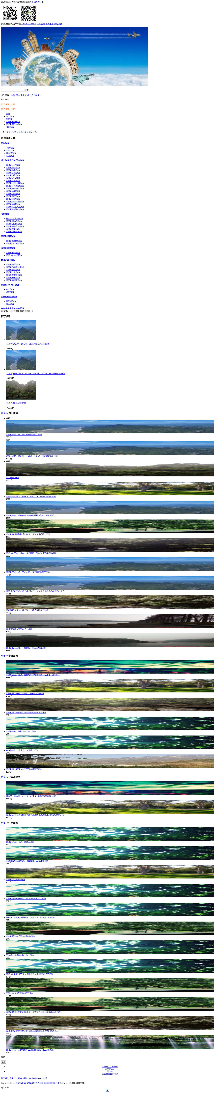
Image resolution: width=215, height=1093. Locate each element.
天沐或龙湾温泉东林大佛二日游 (20, 955)
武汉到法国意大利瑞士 (16, 267)
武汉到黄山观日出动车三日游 (24, 769)
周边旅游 (33, 132)
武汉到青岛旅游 (13, 181)
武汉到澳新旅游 (8, 236)
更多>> (4, 413)
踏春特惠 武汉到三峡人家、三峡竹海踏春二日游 (27, 610)
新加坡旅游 (11, 301)
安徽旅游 (10, 150)
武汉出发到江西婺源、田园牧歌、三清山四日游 (27, 861)
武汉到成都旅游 (13, 175)
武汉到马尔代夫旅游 (15, 226)
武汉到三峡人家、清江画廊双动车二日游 (24, 435)
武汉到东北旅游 (13, 199)
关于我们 (5, 1078)
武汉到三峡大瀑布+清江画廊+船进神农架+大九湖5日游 (30, 515)
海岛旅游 (5, 214)
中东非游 (11, 308)
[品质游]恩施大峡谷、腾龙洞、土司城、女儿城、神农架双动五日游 (35, 374)
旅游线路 (23, 132)
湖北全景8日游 (12, 478)
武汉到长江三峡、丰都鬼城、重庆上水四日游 (26, 648)
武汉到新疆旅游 (13, 191)
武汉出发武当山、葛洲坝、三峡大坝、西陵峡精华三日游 (31, 496)
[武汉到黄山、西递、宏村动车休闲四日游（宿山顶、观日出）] (110, 667)
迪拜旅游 (10, 292)
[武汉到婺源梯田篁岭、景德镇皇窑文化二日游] (110, 890)
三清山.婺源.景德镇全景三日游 (19, 993)
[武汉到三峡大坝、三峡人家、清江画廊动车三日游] (110, 564)
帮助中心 (38, 1078)
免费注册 (40, 2)
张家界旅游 (11, 153)
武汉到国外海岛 (13, 229)
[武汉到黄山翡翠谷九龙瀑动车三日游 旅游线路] (110, 704)
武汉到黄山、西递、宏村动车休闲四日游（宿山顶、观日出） (33, 675)
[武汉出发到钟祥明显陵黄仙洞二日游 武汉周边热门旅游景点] (110, 1023)
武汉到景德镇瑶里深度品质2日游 (20, 936)
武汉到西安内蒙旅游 (15, 201)
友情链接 (30, 1078)
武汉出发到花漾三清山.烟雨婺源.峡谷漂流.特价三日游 (29, 974)
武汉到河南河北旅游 (15, 188)
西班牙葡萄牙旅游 (14, 275)
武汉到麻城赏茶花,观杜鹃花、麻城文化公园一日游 (28, 534)
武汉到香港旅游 (13, 253)
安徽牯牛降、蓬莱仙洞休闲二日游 (21, 731)
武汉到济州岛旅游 (14, 232)
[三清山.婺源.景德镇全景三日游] (110, 985)
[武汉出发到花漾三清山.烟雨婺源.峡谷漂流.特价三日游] (110, 966)
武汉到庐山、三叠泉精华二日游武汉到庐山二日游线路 (30, 1050)
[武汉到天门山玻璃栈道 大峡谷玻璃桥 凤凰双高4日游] (110, 807)
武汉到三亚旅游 (13, 165)
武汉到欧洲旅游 (8, 260)
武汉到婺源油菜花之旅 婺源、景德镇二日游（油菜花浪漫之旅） (34, 1012)
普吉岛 (34, 95)
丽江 (18, 95)
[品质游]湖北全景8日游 (16, 403)
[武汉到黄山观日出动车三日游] (110, 761)
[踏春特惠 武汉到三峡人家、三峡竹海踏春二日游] (110, 602)
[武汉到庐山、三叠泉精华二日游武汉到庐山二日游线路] (110, 1042)
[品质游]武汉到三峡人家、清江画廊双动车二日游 (27, 344)
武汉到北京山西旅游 (15, 183)
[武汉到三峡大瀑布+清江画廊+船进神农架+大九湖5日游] (110, 507)
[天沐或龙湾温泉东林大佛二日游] (110, 947)
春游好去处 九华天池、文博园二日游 (22, 750)
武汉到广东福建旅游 (15, 186)
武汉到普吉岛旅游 (14, 221)
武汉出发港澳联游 (14, 255)
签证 (40, 95)
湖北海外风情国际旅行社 (27, 1083)
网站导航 (58, 24)
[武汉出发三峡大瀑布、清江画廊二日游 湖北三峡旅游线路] (110, 545)
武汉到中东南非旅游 (10, 285)
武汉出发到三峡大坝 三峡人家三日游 (35, 591)
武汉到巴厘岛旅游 (14, 224)
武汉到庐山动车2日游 (15, 880)
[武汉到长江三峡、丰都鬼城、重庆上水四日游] (110, 640)
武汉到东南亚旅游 (9, 297)
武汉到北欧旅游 (13, 272)
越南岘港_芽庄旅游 (14, 219)
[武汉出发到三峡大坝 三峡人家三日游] (110, 583)
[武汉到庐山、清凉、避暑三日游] (110, 834)
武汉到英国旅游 (13, 270)
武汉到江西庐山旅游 (15, 207)
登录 (33, 2)
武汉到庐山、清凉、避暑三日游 (20, 842)
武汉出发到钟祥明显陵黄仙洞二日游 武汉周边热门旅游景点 (32, 1031)
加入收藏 (50, 24)
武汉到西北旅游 (13, 194)
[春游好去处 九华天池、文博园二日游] (110, 742)
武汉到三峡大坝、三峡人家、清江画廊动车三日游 (28, 572)
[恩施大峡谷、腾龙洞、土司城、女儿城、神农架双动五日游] (21, 369)
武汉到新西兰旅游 (14, 241)
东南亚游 (20, 308)
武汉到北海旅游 (13, 178)
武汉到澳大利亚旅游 (15, 243)
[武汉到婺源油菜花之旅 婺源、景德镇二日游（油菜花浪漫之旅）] (110, 1004)
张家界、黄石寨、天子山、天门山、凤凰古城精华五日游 (31, 796)
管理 (45, 1078)
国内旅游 (20, 160)
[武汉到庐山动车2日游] (110, 871)
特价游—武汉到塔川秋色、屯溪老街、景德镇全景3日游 (30, 917)
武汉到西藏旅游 (13, 204)
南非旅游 (10, 289)
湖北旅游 (10, 148)
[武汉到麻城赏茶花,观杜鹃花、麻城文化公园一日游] (110, 526)
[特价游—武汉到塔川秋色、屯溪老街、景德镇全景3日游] (110, 909)
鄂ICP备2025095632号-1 (48, 1083)
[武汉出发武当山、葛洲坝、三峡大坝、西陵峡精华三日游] (110, 488)
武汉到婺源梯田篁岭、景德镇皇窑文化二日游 (26, 899)
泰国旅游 (10, 304)
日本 (29, 95)
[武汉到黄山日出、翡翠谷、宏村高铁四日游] (110, 685)
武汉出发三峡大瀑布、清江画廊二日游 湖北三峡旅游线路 (31, 553)
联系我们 (13, 1078)
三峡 (13, 95)
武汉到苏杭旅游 (13, 173)
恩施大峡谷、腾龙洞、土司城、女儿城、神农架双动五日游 (32, 456)
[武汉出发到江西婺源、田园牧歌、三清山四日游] (110, 853)
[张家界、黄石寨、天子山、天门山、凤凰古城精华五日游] (110, 788)
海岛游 (4, 308)
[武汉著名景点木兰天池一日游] (110, 621)
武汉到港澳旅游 (8, 248)
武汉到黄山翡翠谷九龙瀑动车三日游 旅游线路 (26, 712)
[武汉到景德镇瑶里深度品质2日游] (110, 928)
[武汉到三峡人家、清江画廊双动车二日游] (21, 340)
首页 (14, 132)
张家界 (23, 95)
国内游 (12, 160)
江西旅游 (10, 156)
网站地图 (22, 1078)
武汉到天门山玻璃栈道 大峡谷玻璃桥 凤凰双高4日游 (35, 815)
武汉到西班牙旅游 (14, 280)
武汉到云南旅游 (13, 167)
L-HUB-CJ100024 (28, 24)
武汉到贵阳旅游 (13, 196)
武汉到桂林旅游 (13, 170)
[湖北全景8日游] (21, 399)
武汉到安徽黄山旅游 (15, 209)
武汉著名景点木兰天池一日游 (19, 629)
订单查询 (41, 24)
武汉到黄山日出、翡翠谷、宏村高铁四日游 (25, 694)
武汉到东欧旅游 (13, 277)
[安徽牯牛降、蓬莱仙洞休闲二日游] (110, 723)
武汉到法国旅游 (13, 264)
